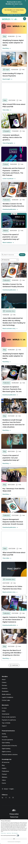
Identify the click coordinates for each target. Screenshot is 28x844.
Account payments (7, 739)
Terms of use (14, 817)
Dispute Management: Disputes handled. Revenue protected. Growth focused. (13, 521)
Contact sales (6, 700)
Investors (4, 688)
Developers (5, 691)
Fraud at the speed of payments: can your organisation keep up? (11, 237)
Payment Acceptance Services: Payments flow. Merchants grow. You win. (12, 389)
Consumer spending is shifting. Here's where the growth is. (12, 137)
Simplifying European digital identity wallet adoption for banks (13, 42)
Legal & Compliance (7, 697)
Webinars (4, 777)
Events (4, 783)
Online (3, 711)
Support (4, 726)
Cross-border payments (9, 717)
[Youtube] (9, 797)
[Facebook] (6, 797)
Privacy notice (14, 814)
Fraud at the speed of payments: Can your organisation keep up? (11, 457)
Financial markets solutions (10, 754)
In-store (4, 708)
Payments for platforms (9, 720)
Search (22, 254)
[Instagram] (13, 797)
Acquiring (4, 736)
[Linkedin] (2, 797)
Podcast (4, 774)
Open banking (6, 742)
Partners (4, 685)
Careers (4, 682)
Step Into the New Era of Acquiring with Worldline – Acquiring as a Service (12, 652)
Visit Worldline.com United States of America (14, 11)
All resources (5, 762)
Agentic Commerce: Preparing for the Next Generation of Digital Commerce (14, 619)
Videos (4, 780)
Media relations (6, 694)
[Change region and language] (14, 789)
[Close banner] (26, 1)
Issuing (4, 733)
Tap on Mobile (6, 723)
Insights (4, 768)
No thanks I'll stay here (14, 15)
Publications (5, 771)
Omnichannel (5, 714)
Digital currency (6, 751)
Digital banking (6, 748)
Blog (3, 765)
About (4, 679)
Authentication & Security (9, 745)
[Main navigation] (24, 18)
